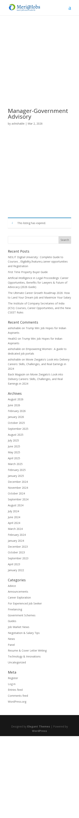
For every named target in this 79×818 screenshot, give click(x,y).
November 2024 (18, 487)
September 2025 (18, 429)
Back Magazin (16, 374)
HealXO (12, 338)
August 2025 (15, 434)
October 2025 (16, 423)
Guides (12, 621)
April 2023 (14, 564)
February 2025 (17, 470)
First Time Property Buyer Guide (28, 272)
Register (13, 678)
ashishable (18, 123)
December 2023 (18, 546)
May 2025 (14, 452)
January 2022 (16, 570)
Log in (12, 684)
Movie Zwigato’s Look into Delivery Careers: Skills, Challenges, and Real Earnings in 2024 (38, 364)
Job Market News (18, 627)
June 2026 (14, 405)
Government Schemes (21, 615)
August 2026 (15, 399)
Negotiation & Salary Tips (24, 633)
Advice (12, 586)
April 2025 (14, 458)
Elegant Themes (38, 726)
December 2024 (18, 482)
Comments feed (18, 695)
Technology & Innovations (24, 656)
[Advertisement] (39, 67)
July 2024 (13, 511)
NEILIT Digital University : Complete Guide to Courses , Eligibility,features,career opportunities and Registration (38, 261)
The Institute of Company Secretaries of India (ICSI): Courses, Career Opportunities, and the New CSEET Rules (39, 308)
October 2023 (16, 552)
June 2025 (14, 446)
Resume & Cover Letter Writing (27, 650)
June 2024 (14, 517)
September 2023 (18, 558)
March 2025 (15, 464)
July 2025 (13, 440)
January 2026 (16, 417)
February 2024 (17, 535)
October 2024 (16, 493)
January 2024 (16, 540)
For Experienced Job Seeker (25, 603)
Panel (11, 645)
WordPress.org (17, 701)
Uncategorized (17, 662)
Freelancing (15, 609)
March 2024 (15, 529)
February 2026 (17, 411)
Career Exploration (19, 597)
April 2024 (14, 523)
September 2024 (18, 499)
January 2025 (16, 476)
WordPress (39, 731)
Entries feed (15, 690)
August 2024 (15, 505)
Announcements (18, 591)
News (11, 639)
